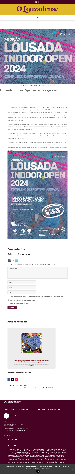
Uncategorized (50, 85)
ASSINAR (7, 409)
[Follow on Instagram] (39, 2)
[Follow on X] (36, 2)
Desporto (42, 85)
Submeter (12, 307)
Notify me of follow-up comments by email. (22, 300)
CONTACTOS (13, 409)
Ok (38, 471)
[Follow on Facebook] (33, 2)
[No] (73, 469)
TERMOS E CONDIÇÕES (54, 409)
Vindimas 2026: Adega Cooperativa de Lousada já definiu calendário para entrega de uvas (31, 361)
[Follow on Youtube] (42, 2)
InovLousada (21, 430)
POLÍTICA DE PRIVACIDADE (40, 409)
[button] (10, 261)
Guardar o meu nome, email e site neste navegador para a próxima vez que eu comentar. (36, 296)
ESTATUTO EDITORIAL (25, 409)
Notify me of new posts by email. (19, 303)
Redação (25, 85)
